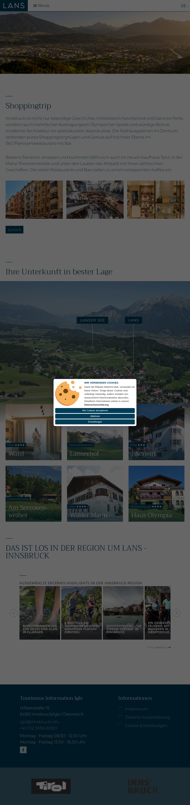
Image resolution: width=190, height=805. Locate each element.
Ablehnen (95, 416)
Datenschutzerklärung (96, 404)
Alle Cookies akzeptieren (95, 410)
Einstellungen (95, 421)
